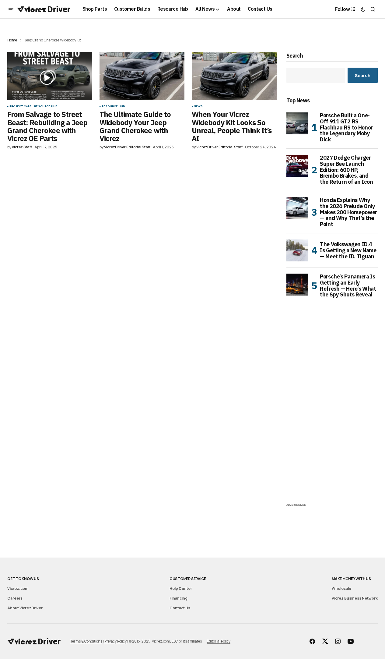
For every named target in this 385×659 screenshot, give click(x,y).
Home (12, 40)
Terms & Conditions (86, 641)
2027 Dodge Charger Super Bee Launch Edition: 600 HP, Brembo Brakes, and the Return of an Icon (346, 170)
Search (294, 56)
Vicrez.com (17, 588)
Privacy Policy (115, 641)
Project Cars (20, 106)
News (198, 106)
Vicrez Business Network (355, 598)
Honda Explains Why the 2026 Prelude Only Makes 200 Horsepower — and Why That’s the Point (348, 212)
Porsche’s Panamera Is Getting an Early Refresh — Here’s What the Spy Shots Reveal (348, 286)
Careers (15, 598)
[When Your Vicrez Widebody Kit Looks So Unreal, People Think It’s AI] (234, 76)
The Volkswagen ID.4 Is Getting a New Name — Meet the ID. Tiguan (348, 250)
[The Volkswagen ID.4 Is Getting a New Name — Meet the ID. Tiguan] (297, 250)
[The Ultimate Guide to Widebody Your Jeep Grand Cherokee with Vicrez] (142, 76)
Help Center (181, 588)
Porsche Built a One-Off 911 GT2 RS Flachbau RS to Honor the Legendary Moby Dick (346, 127)
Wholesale (341, 588)
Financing (178, 598)
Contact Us (180, 608)
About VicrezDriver (25, 608)
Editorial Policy (218, 641)
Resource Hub (45, 106)
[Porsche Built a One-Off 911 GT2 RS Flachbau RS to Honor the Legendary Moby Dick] (297, 123)
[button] (11, 9)
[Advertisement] (332, 410)
